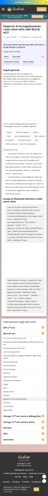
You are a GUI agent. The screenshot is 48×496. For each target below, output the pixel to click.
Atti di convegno (9, 369)
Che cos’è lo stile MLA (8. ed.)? (14, 338)
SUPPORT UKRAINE (23, 2)
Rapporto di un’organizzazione (15, 399)
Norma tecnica (8, 392)
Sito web (16, 56)
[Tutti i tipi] (43, 57)
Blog (25, 477)
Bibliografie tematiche (24, 470)
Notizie (18, 477)
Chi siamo (16, 482)
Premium (25, 482)
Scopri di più (37, 16)
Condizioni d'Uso (38, 482)
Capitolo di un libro (10, 377)
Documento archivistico (12, 380)
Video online (28, 61)
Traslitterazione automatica (15, 473)
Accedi (41, 9)
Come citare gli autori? (11, 352)
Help (31, 477)
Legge (5, 384)
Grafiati (14, 37)
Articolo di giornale (10, 362)
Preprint (6, 395)
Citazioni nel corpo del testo (14, 348)
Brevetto (6, 373)
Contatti (6, 482)
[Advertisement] (24, 105)
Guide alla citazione (37, 473)
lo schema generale (15, 81)
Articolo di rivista (11, 61)
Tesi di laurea (8, 406)
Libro (6, 56)
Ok (36, 489)
